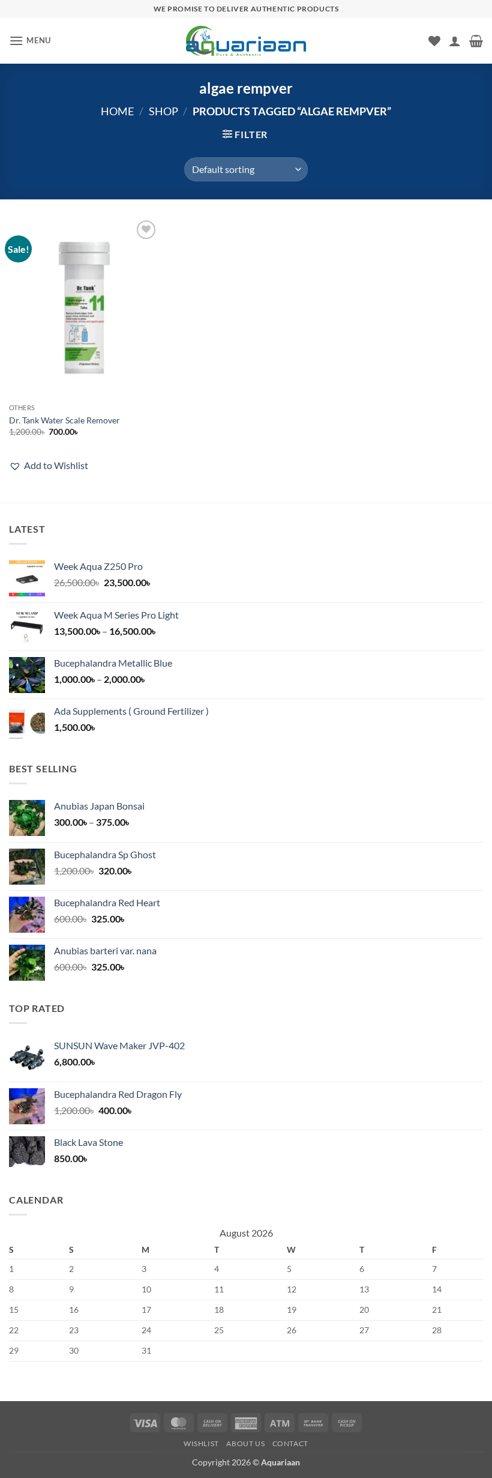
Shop (163, 111)
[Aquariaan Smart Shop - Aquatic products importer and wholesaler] (246, 41)
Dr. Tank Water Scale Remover (64, 420)
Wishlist (201, 1443)
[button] (30, 40)
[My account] (455, 41)
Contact (290, 1443)
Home (117, 111)
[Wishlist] (434, 41)
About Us (245, 1443)
